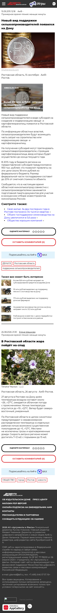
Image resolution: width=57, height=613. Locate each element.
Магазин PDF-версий (14, 503)
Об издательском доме (16, 499)
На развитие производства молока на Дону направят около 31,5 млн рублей (32, 308)
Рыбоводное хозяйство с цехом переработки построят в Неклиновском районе (32, 317)
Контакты (8, 511)
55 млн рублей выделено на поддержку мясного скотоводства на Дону (30, 290)
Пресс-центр (40, 499)
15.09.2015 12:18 (8, 11)
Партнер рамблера (26, 599)
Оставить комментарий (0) (28, 242)
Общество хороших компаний (24, 220)
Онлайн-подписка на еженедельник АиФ (27, 507)
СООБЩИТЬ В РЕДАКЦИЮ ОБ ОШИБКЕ (23, 519)
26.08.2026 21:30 (9, 332)
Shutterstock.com (10, 70)
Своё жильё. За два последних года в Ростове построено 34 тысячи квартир (27, 210)
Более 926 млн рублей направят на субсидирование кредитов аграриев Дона (31, 281)
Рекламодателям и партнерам (20, 515)
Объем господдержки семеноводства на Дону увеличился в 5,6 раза (29, 216)
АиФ (21, 386)
